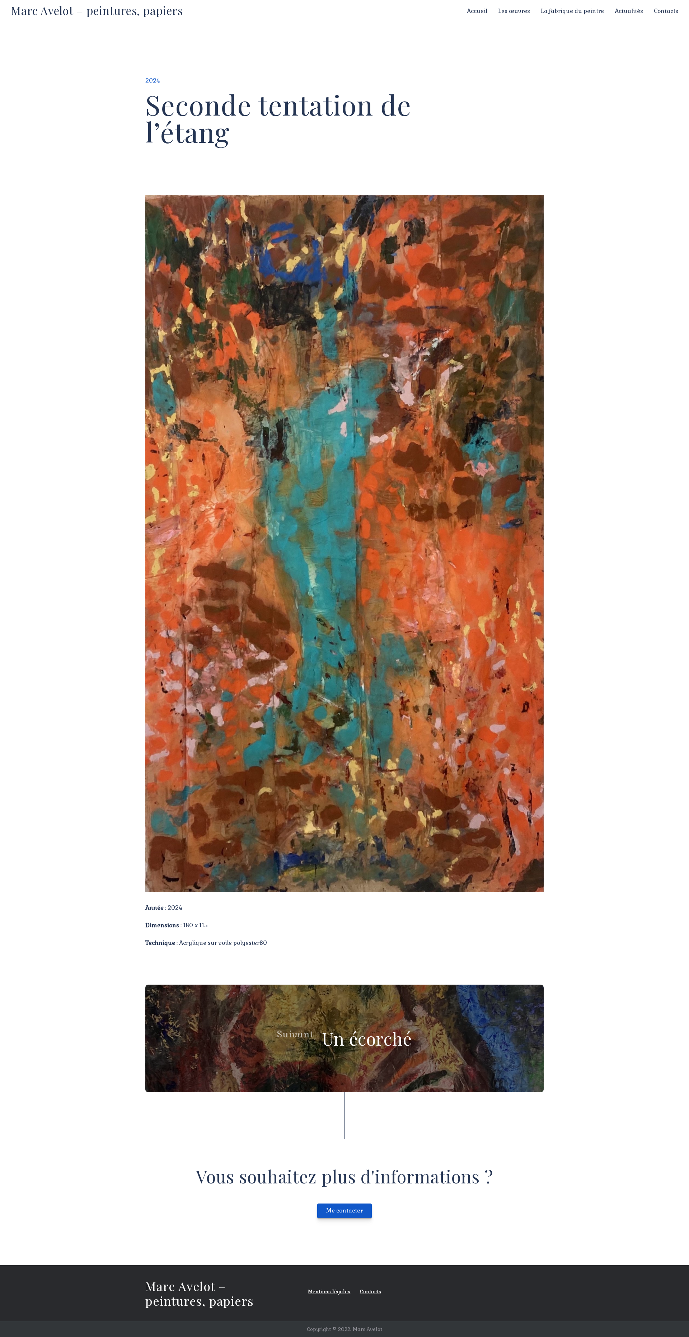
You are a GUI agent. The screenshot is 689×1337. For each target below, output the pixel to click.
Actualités (629, 11)
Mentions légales (329, 1291)
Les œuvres (514, 11)
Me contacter (344, 1210)
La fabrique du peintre (572, 11)
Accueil (477, 11)
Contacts (666, 11)
